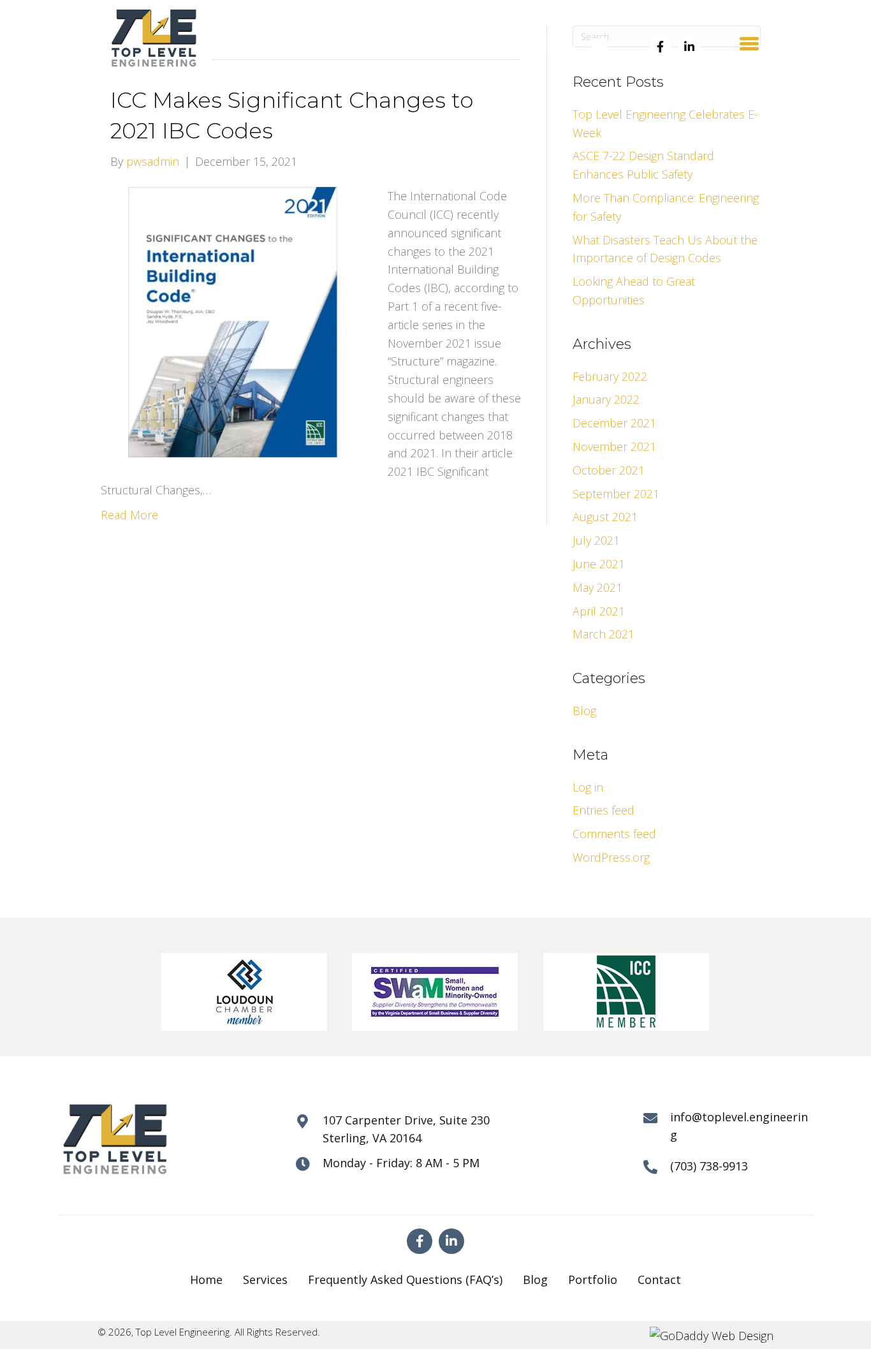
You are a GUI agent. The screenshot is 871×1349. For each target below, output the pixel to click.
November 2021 (614, 446)
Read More (129, 514)
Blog (584, 710)
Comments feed (614, 833)
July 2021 (596, 540)
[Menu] (749, 43)
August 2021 (605, 516)
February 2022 (610, 376)
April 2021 (599, 611)
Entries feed (603, 810)
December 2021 (614, 423)
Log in (588, 787)
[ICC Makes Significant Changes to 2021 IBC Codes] (236, 321)
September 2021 (616, 493)
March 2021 (603, 634)
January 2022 (606, 399)
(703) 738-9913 (523, 44)
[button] (660, 46)
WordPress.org (611, 857)
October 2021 (609, 470)
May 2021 (597, 587)
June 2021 (599, 563)
